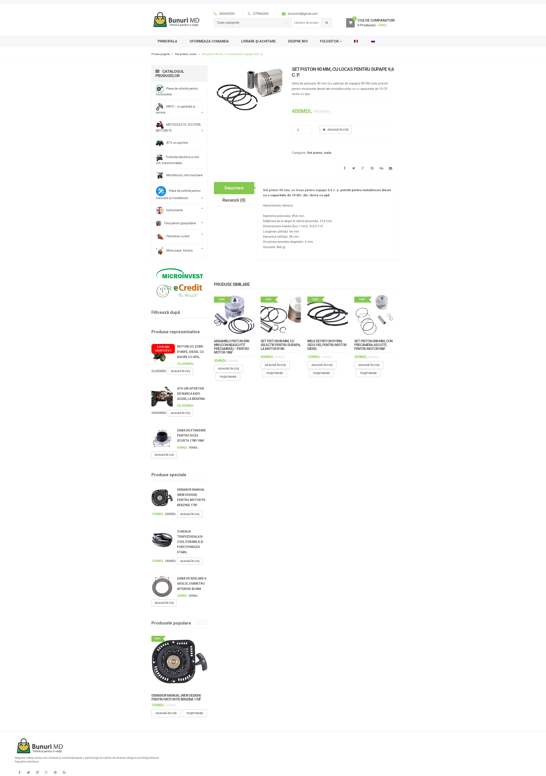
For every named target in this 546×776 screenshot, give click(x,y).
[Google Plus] (46, 772)
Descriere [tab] (234, 188)
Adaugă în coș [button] (228, 368)
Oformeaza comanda (209, 41)
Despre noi (298, 41)
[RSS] (64, 772)
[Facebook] (19, 772)
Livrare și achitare (258, 41)
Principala (167, 41)
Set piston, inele (185, 54)
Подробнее (228, 376)
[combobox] (306, 22)
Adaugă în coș (338, 129)
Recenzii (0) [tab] (233, 200)
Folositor (330, 41)
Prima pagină (160, 54)
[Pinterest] (55, 772)
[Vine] (37, 772)
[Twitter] (28, 772)
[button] (280, 71)
